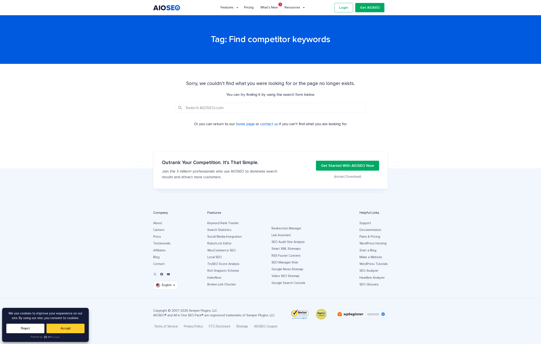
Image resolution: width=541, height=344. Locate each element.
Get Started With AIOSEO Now (347, 166)
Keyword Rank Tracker (223, 223)
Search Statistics (219, 230)
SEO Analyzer (368, 270)
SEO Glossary (368, 284)
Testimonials (162, 243)
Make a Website (370, 257)
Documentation (370, 230)
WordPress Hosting (373, 243)
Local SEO (214, 257)
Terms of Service (166, 326)
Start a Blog (367, 250)
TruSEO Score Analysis (223, 264)
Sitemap (242, 326)
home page (245, 124)
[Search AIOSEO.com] (270, 108)
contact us (269, 124)
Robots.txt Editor (219, 243)
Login (343, 7)
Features (227, 7)
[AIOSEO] (166, 7)
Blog (156, 257)
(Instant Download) (347, 176)
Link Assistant (281, 235)
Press (157, 236)
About (157, 223)
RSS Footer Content (286, 255)
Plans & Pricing (369, 236)
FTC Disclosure (219, 326)
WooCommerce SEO (221, 250)
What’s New (269, 7)
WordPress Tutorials (373, 264)
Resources (292, 7)
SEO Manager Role (285, 262)
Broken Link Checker (221, 284)
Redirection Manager (286, 228)
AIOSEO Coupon (265, 326)
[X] (155, 274)
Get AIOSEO (370, 7)
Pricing (249, 7)
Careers (158, 230)
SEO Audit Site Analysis (288, 242)
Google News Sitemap (287, 269)
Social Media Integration (224, 236)
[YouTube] (168, 274)
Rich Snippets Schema (223, 270)
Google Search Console (288, 283)
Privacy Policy (193, 326)
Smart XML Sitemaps (286, 248)
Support (365, 223)
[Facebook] (161, 274)
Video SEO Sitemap (285, 276)
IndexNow (214, 277)
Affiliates (159, 250)
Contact (159, 264)
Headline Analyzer (372, 277)
